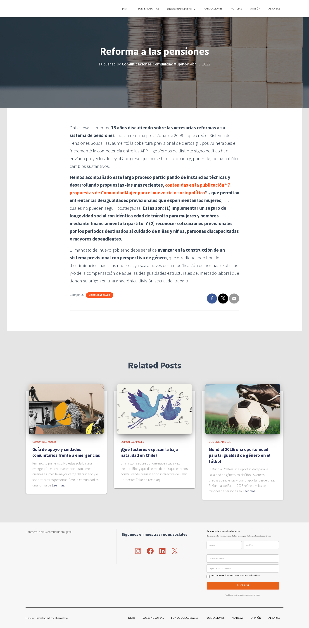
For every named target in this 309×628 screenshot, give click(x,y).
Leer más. (58, 485)
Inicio (126, 9)
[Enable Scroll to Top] (300, 619)
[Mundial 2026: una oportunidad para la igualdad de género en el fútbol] (242, 409)
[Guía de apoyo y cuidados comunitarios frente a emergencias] (66, 409)
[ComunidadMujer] (33, 8)
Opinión (255, 8)
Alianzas (274, 8)
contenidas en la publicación (195, 185)
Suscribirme (243, 585)
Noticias (236, 8)
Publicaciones (212, 8)
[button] (194, 9)
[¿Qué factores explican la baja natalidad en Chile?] (154, 409)
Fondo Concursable (179, 9)
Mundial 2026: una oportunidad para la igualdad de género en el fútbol (239, 455)
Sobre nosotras (148, 8)
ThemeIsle (61, 618)
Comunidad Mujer (99, 295)
